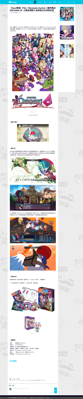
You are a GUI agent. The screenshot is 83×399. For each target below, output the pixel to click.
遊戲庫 (54, 2)
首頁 (30, 2)
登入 (74, 2)
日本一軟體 (33, 380)
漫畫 (50, 2)
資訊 (40, 2)
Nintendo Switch (14, 380)
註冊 (69, 2)
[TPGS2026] (35, 2)
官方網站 (13, 361)
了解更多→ (51, 397)
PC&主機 (13, 378)
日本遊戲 (18, 378)
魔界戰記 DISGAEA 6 (41, 380)
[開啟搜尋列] (64, 2)
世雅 (29, 380)
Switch (26, 380)
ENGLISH (60, 2)
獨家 (45, 2)
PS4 (20, 380)
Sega (23, 380)
